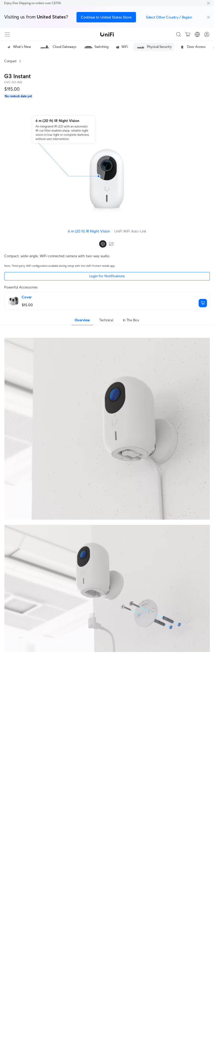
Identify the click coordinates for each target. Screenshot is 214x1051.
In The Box (131, 320)
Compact (10, 61)
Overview (82, 320)
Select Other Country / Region (169, 17)
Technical (106, 320)
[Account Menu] (207, 34)
